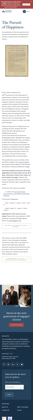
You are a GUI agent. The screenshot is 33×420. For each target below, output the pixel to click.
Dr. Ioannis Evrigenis (22, 162)
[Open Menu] (24, 11)
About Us (5, 407)
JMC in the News (22, 407)
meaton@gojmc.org (14, 221)
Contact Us (5, 410)
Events (19, 410)
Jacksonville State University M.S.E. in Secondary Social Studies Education (16, 193)
